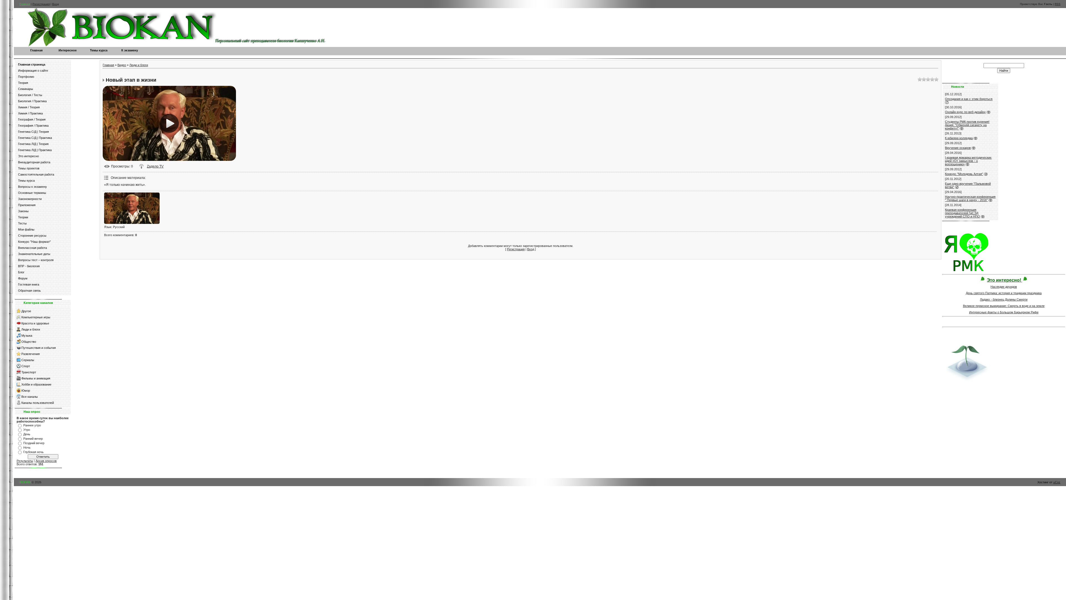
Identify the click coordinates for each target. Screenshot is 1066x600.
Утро (26, 429)
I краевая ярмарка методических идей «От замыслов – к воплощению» (968, 161)
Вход (55, 4)
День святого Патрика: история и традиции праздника (1004, 293)
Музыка (26, 335)
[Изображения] (132, 208)
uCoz (1056, 482)
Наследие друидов (1003, 286)
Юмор (25, 390)
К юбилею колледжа (959, 138)
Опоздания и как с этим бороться (968, 99)
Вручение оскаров (958, 147)
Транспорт (28, 372)
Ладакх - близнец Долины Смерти (1003, 299)
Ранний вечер (33, 438)
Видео (121, 65)
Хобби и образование (36, 384)
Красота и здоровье (35, 323)
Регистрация (41, 4)
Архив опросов (46, 460)
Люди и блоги (30, 329)
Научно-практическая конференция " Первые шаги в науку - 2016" (970, 198)
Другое (26, 311)
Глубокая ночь (33, 452)
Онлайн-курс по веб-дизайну (965, 112)
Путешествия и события (38, 347)
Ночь (27, 447)
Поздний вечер (33, 443)
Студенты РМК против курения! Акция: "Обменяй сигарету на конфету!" (967, 125)
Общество (28, 341)
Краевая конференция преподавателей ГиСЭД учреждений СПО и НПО (962, 213)
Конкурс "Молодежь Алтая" (964, 174)
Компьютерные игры (35, 317)
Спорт (25, 366)
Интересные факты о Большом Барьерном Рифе (1004, 312)
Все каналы (29, 396)
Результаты (25, 460)
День (26, 434)
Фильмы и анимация (35, 378)
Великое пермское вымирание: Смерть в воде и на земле (1004, 306)
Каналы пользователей (37, 402)
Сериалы (27, 360)
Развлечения (30, 354)
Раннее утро (32, 425)
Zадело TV (155, 166)
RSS (1057, 4)
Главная (24, 4)
